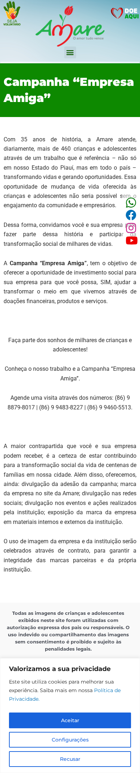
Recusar (70, 759)
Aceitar (70, 720)
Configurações (70, 739)
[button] (70, 52)
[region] (70, 715)
